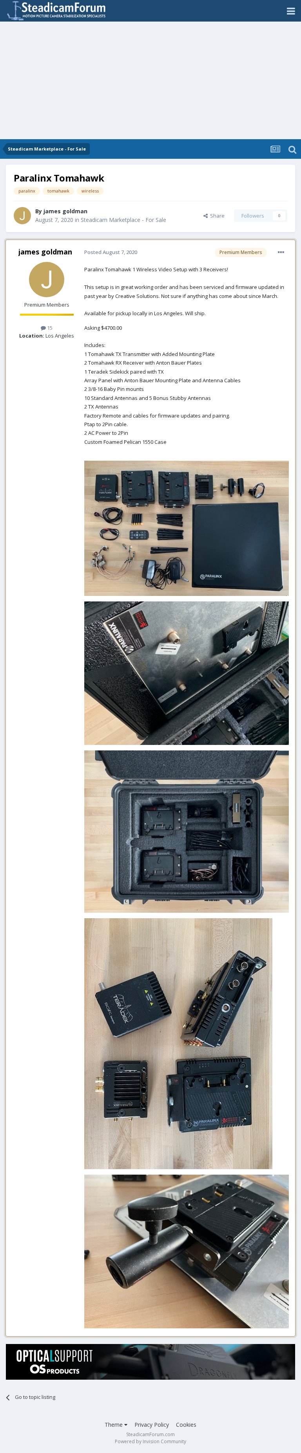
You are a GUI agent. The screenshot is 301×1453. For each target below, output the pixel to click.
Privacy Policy (151, 1424)
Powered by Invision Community (150, 1441)
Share (216, 215)
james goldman (65, 211)
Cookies (186, 1424)
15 (49, 327)
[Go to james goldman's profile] (22, 215)
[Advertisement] (150, 80)
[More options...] (281, 252)
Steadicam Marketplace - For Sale (123, 219)
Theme (114, 1424)
